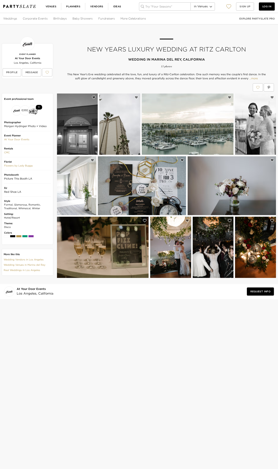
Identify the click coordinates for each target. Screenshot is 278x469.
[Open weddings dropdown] (17, 18)
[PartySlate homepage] (19, 6)
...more (253, 78)
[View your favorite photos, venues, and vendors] (228, 6)
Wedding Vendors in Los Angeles (24, 259)
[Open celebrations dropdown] (146, 18)
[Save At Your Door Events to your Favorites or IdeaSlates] (47, 72)
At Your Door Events (27, 58)
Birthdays (60, 18)
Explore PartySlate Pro (257, 18)
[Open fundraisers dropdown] (115, 18)
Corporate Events (35, 18)
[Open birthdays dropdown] (67, 18)
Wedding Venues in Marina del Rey (24, 264)
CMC (7, 152)
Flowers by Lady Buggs (18, 165)
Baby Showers (82, 18)
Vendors (96, 6)
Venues (51, 6)
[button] (228, 6)
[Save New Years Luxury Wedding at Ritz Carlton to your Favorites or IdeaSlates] (258, 87)
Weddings (10, 18)
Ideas (117, 6)
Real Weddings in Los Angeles (22, 270)
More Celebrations (133, 18)
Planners (73, 6)
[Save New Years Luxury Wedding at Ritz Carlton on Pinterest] (269, 87)
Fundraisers (106, 18)
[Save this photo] (94, 97)
